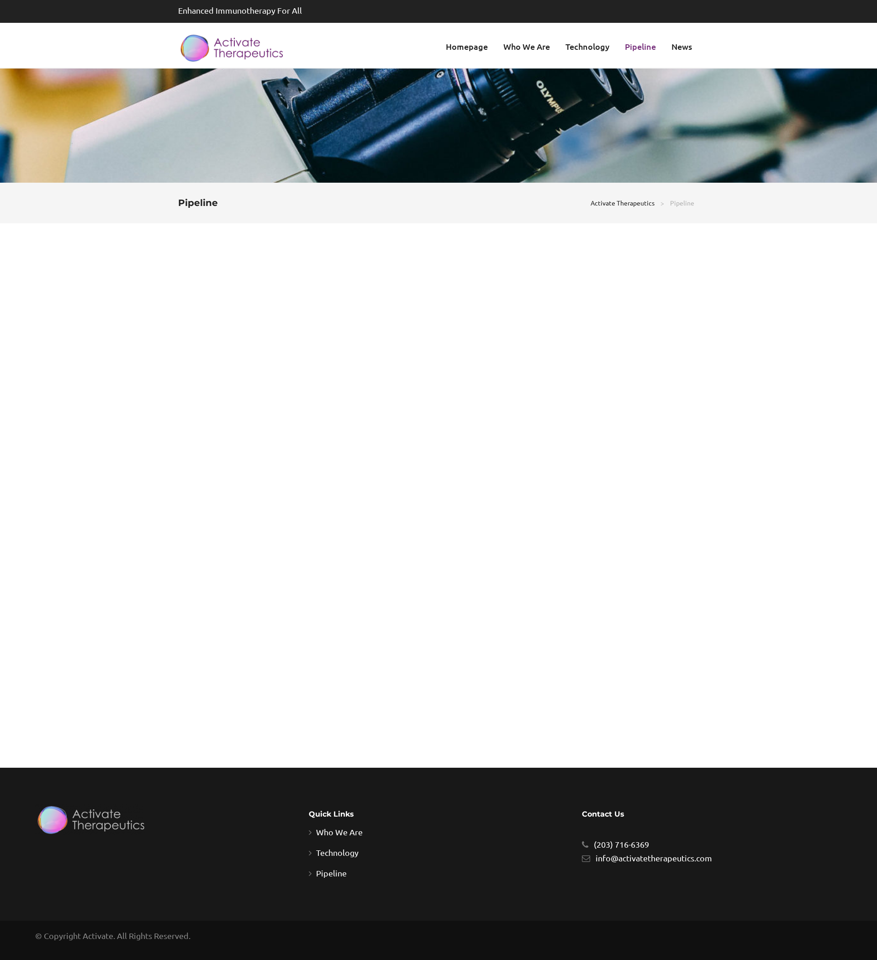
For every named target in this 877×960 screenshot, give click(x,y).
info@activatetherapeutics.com (654, 858)
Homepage (467, 46)
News (681, 46)
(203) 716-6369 (621, 844)
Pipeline (640, 46)
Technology (587, 46)
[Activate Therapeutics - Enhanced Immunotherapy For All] (230, 47)
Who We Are (526, 46)
